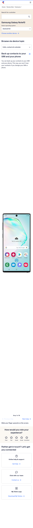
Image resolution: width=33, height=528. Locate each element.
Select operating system (8, 25)
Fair (11, 440)
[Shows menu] (30, 2)
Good (16, 440)
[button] (16, 29)
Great (21, 440)
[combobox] (14, 16)
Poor (6, 440)
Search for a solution (8, 12)
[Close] (30, 54)
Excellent (26, 440)
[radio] (6, 437)
